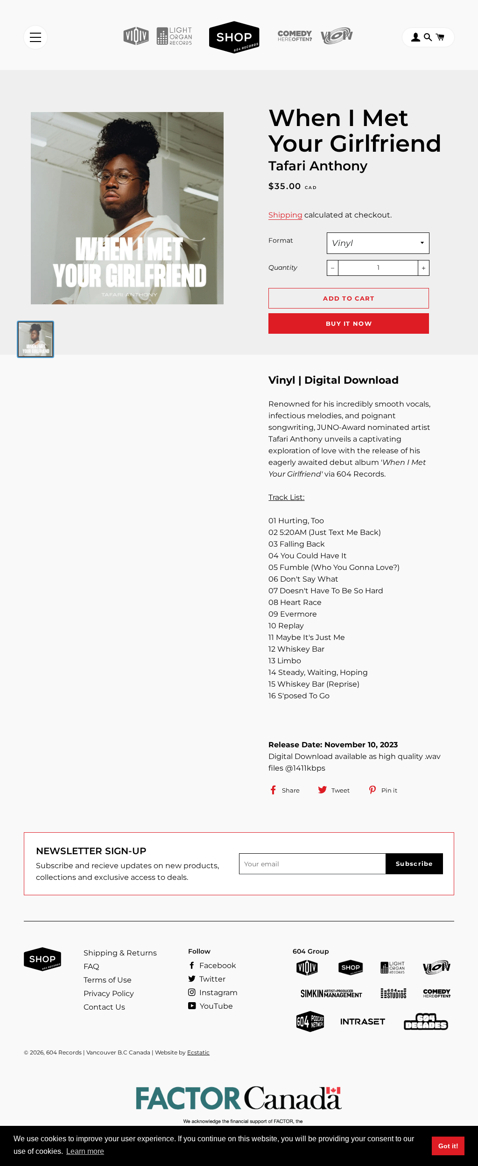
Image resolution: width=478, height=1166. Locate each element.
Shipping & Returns (120, 952)
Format (280, 240)
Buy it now (349, 323)
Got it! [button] (448, 1146)
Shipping (285, 215)
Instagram (217, 992)
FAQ (91, 966)
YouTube (215, 1006)
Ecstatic (198, 1052)
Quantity (282, 267)
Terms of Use (108, 980)
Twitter (211, 979)
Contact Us (104, 1007)
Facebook (216, 965)
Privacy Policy (109, 993)
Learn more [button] (85, 1151)
